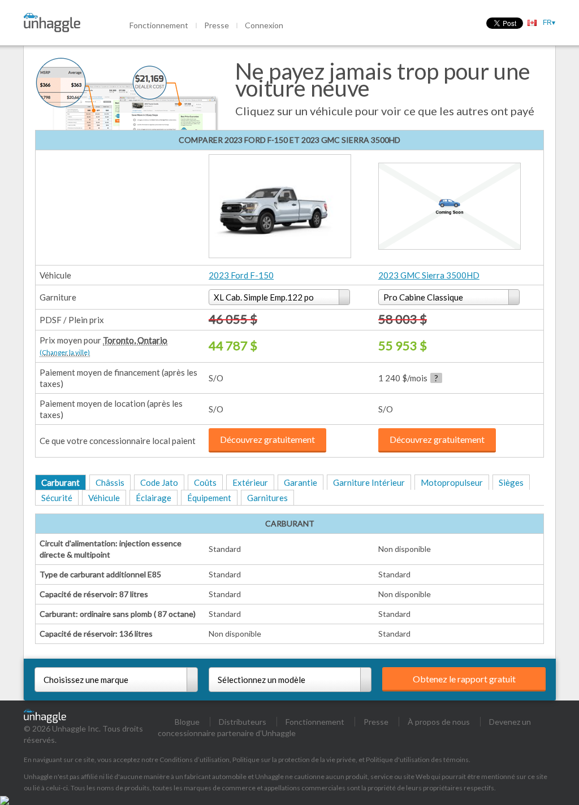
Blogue (187, 721)
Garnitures (267, 498)
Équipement (209, 498)
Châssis (110, 482)
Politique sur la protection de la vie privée (294, 759)
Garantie (300, 482)
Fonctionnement (158, 25)
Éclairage (153, 498)
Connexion (264, 25)
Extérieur (250, 482)
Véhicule (104, 498)
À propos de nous (439, 721)
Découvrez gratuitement (267, 439)
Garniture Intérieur (369, 482)
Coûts (205, 482)
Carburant (60, 482)
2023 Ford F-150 (241, 275)
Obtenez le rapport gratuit (464, 678)
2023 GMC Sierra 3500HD (428, 275)
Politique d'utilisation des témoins (417, 759)
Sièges (511, 482)
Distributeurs (242, 721)
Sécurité (56, 498)
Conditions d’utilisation (194, 759)
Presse (216, 25)
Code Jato (159, 482)
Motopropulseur (452, 482)
